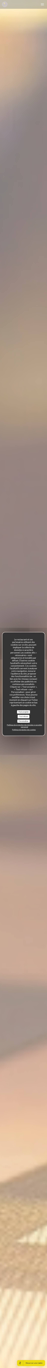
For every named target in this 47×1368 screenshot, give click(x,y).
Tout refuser (23, 716)
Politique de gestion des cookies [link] (24, 730)
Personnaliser (23, 721)
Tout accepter (23, 712)
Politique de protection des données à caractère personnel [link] (24, 726)
